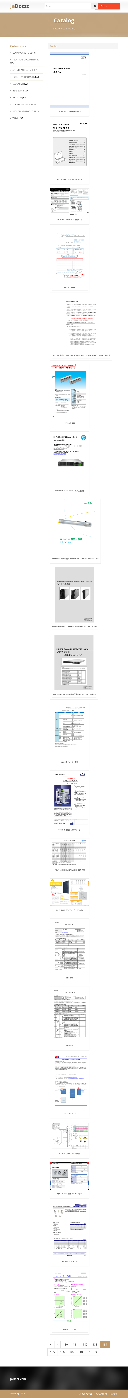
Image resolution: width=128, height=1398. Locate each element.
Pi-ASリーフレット (69, 1329)
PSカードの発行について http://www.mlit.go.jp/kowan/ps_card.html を (81, 355)
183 (95, 1344)
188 (82, 1352)
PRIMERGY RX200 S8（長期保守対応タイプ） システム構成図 (74, 694)
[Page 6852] (96, 1352)
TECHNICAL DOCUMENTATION (26, 59)
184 (104, 1344)
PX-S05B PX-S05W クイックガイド (69, 179)
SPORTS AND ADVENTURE (24, 111)
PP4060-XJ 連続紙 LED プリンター (70, 830)
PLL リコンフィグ (70, 1113)
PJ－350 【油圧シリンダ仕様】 (70, 1153)
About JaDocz (85, 1394)
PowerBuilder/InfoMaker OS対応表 (70, 870)
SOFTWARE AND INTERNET (24, 104)
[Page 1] (51, 1344)
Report (114, 1394)
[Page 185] (90, 1352)
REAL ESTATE (18, 90)
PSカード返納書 (69, 287)
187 (72, 1352)
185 (52, 1352)
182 (85, 1344)
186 (62, 1352)
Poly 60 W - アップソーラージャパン (69, 910)
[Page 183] (57, 1344)
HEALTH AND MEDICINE (23, 76)
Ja (19, 6)
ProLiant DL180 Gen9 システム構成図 (69, 491)
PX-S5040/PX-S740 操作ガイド (70, 111)
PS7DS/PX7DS (70, 423)
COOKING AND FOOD (22, 52)
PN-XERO (69, 978)
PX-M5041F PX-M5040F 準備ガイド (70, 219)
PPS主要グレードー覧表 (69, 762)
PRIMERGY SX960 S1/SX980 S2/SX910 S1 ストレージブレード (75, 626)
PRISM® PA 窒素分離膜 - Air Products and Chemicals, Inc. (75, 559)
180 (65, 1344)
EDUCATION (18, 83)
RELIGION (17, 97)
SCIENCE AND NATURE (22, 70)
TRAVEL (16, 118)
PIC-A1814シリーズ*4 (70, 1261)
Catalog (53, 46)
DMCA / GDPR (101, 1394)
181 (75, 1344)
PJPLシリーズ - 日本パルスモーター (69, 1194)
